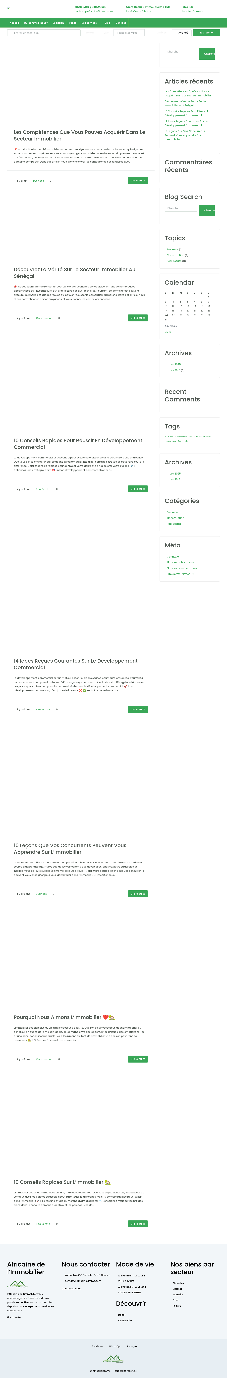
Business (38, 180)
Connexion (173, 556)
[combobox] (129, 32)
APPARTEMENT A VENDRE (132, 1287)
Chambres (159, 32)
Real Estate (43, 489)
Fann (175, 1300)
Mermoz (177, 1289)
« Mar (168, 332)
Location (58, 23)
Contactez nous (71, 1288)
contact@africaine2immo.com (94, 11)
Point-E (177, 1305)
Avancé (183, 32)
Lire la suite (138, 180)
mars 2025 (174, 364)
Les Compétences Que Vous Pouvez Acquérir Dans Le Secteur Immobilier (79, 135)
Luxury (174, 441)
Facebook (97, 1346)
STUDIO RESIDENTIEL (129, 1292)
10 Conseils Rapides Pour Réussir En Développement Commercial (78, 444)
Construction (44, 318)
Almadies (178, 1283)
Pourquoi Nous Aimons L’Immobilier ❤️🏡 (64, 1017)
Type (105, 32)
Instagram (133, 1346)
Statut (90, 32)
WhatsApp (115, 1346)
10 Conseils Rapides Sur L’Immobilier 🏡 (62, 1182)
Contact (120, 23)
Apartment (169, 436)
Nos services (89, 23)
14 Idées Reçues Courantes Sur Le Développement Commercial (76, 664)
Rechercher (206, 32)
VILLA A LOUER (126, 1281)
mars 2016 (173, 370)
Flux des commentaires (182, 568)
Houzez (168, 441)
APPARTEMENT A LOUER (131, 1275)
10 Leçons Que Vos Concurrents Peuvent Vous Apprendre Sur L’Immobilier (70, 849)
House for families (203, 436)
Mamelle (178, 1294)
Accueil (14, 23)
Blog (107, 23)
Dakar (121, 1315)
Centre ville (125, 1320)
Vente (72, 23)
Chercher (209, 54)
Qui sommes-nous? (36, 23)
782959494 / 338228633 (90, 7)
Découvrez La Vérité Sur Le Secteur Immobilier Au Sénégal (74, 273)
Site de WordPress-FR (180, 574)
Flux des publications (180, 562)
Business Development (185, 436)
